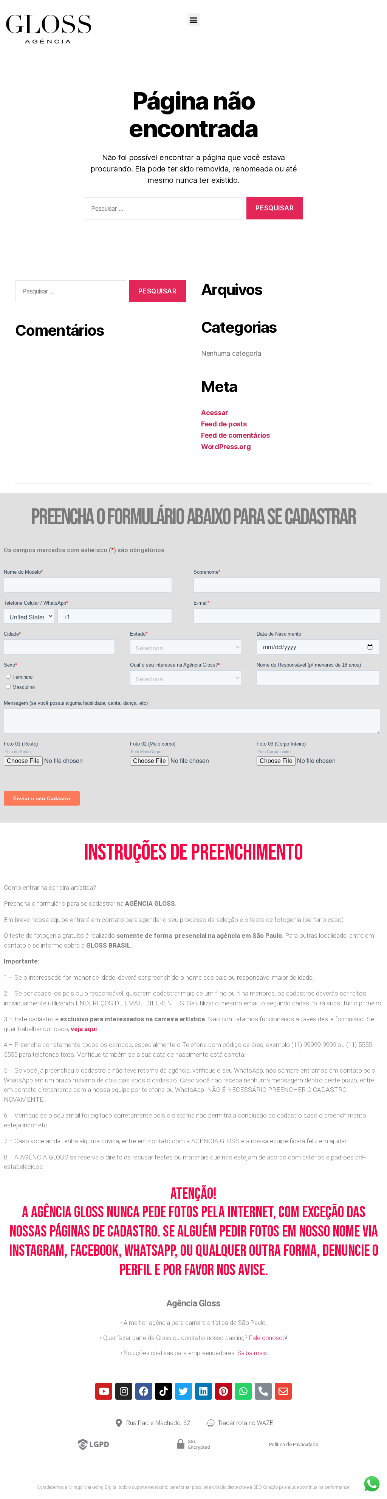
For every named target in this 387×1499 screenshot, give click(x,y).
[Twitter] (183, 1391)
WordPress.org (226, 447)
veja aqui (84, 1029)
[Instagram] (123, 1391)
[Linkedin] (203, 1391)
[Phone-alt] (263, 1391)
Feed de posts (224, 424)
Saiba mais (252, 1353)
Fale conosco (267, 1338)
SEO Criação (265, 1487)
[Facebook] (143, 1391)
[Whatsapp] (243, 1391)
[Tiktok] (163, 1391)
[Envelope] (283, 1391)
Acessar (214, 413)
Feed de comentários (235, 435)
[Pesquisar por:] (162, 209)
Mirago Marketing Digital (93, 1487)
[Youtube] (103, 1391)
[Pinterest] (223, 1391)
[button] (193, 19)
